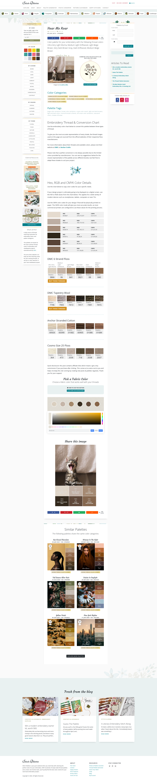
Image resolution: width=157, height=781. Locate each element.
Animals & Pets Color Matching (57, 96)
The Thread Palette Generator (121, 81)
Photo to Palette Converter (96, 765)
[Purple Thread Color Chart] (38, 54)
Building (31, 145)
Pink (26, 13)
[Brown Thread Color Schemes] (34, 58)
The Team (73, 765)
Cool (32, 72)
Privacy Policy (73, 773)
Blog (90, 773)
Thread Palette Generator (96, 767)
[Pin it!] (75, 477)
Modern (87, 13)
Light (31, 78)
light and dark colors (53, 113)
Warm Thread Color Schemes (57, 101)
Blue (6, 13)
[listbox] (76, 419)
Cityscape (31, 139)
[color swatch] (50, 427)
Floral (31, 124)
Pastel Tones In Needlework (75, 99)
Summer (32, 109)
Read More (29, 738)
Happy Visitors (74, 769)
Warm (120, 13)
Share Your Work (93, 769)
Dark (32, 75)
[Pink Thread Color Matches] (34, 54)
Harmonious (74, 13)
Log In (132, 3)
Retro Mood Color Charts (93, 99)
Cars (30, 151)
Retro (31, 87)
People (30, 142)
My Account (92, 775)
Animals (131, 13)
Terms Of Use (74, 775)
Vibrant (109, 13)
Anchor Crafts (66, 147)
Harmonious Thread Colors (56, 99)
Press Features (74, 771)
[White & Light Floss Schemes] (25, 58)
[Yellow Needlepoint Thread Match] (34, 50)
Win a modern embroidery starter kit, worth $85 (122, 68)
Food (141, 13)
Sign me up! (128, 46)
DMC (35, 250)
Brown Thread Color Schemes (78, 96)
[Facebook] (109, 766)
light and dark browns (95, 111)
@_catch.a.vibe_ (64, 85)
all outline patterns (90, 84)
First (114, 30)
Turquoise (48, 13)
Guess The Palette (118, 72)
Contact (72, 767)
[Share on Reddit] (92, 38)
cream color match (82, 111)
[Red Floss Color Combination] (25, 50)
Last (114, 35)
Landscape (31, 136)
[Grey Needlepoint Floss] (30, 58)
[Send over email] (79, 38)
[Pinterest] (112, 766)
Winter (31, 114)
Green (16, 13)
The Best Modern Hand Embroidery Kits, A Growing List (122, 85)
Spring (31, 106)
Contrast (61, 13)
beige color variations (54, 111)
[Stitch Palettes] (49, 3)
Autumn (31, 112)
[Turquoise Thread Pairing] (25, 54)
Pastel (98, 13)
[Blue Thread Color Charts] (30, 54)
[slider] (102, 419)
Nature (31, 130)
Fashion (32, 148)
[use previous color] (50, 416)
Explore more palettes (75, 656)
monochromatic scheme (68, 113)
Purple (36, 13)
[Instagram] (115, 766)
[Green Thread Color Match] (38, 50)
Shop (113, 3)
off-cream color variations (85, 113)
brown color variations (69, 111)
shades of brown (57, 115)
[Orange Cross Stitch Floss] (30, 50)
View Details (32, 224)
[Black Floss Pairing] (38, 58)
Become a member (122, 3)
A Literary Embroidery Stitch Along (121, 76)
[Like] (50, 59)
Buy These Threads (57, 281)
